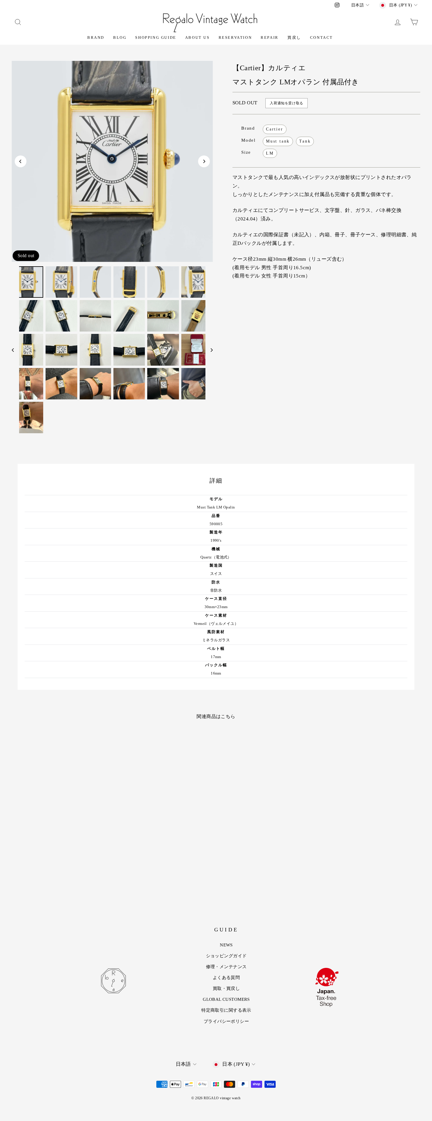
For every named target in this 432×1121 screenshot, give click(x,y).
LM (270, 153)
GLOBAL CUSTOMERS (226, 999)
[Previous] (20, 161)
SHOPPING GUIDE (155, 37)
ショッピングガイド (226, 955)
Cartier (274, 129)
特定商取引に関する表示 (226, 1010)
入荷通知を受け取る (286, 103)
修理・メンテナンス (226, 966)
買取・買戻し (226, 988)
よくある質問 (226, 977)
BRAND (95, 37)
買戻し (294, 37)
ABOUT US (197, 37)
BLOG (119, 37)
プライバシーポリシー (226, 1021)
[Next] (204, 161)
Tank (305, 141)
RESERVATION (235, 37)
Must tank (278, 141)
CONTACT (321, 37)
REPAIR (270, 37)
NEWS (226, 945)
